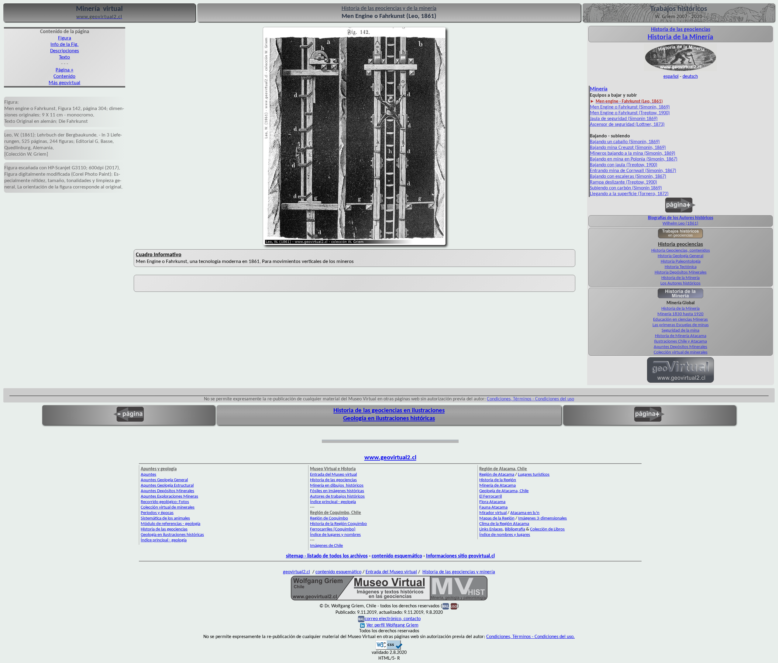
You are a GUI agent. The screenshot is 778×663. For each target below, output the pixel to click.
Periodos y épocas (157, 513)
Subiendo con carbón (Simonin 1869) (626, 188)
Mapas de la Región (497, 518)
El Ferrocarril (490, 496)
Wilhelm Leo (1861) (680, 223)
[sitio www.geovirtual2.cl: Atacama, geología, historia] (680, 382)
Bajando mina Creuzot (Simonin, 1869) (628, 147)
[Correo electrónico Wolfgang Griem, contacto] (445, 606)
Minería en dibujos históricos (336, 485)
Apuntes (148, 474)
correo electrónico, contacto (393, 618)
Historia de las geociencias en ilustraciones (389, 410)
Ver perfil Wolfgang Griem (392, 625)
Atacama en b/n (524, 513)
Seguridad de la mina (680, 330)
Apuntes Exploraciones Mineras (169, 496)
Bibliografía (515, 529)
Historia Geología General (680, 256)
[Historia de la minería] (680, 70)
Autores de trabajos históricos (337, 496)
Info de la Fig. (64, 44)
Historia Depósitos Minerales (681, 272)
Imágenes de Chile (326, 546)
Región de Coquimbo (329, 518)
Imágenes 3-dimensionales (542, 518)
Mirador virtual (493, 513)
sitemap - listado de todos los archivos (327, 556)
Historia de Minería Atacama (680, 336)
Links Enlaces (491, 529)
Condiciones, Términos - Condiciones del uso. (530, 636)
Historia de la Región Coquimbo (338, 524)
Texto (64, 57)
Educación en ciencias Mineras (680, 319)
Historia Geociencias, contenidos (680, 250)
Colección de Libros (547, 529)
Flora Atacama (492, 502)
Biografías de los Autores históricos (680, 218)
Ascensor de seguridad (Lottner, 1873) (627, 124)
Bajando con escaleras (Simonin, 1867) (628, 176)
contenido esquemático (397, 556)
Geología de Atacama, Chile (503, 491)
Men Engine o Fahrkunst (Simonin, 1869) (630, 107)
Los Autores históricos (680, 283)
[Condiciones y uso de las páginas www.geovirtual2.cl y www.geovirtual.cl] (453, 606)
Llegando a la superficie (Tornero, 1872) (629, 194)
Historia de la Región (497, 480)
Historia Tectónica (681, 267)
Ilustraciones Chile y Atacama (680, 341)
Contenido (64, 76)
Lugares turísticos (533, 474)
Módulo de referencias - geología (170, 524)
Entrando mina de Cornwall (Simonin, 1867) (633, 170)
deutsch (690, 76)
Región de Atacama (496, 474)
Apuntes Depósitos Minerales (680, 347)
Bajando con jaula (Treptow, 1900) (623, 165)
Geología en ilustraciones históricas (389, 418)
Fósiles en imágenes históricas (337, 491)
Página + (64, 70)
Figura (64, 38)
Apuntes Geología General (164, 480)
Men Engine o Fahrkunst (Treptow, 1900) (630, 113)
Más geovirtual (64, 82)
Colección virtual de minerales (680, 352)
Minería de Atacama (497, 485)
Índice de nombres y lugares (504, 535)
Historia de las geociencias (164, 529)
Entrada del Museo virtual (333, 474)
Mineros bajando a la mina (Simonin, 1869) (632, 153)
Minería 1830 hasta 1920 (680, 314)
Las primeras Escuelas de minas (680, 325)
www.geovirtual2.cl (390, 457)
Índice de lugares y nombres (335, 535)
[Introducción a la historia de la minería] (680, 297)
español (671, 76)
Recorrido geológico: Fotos (165, 502)
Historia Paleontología (681, 261)
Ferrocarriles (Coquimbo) (333, 529)
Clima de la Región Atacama (504, 524)
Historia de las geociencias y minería (458, 572)
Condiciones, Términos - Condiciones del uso (530, 399)
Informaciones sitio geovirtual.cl (460, 556)
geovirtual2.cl (296, 572)
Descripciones (64, 51)
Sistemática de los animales (165, 518)
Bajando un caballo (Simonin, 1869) (625, 142)
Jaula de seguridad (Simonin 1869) (624, 118)
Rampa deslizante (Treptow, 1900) (623, 182)
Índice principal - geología (164, 540)
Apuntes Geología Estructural (167, 485)
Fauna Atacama (493, 507)
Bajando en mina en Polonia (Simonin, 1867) (633, 159)
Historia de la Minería (680, 278)
